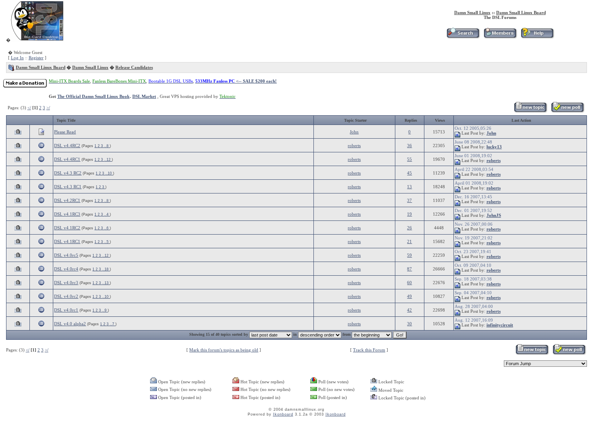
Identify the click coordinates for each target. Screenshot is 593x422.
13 (409, 186)
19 (409, 214)
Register (36, 57)
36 (409, 145)
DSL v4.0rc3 (66, 282)
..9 (105, 310)
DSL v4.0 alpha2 (70, 323)
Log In (17, 57)
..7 (112, 324)
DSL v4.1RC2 (67, 227)
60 (409, 282)
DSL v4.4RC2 (67, 145)
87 (409, 268)
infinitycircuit (500, 324)
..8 (107, 146)
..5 (107, 242)
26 (409, 227)
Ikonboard (283, 414)
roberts (354, 145)
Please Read (65, 131)
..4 (107, 214)
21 (409, 241)
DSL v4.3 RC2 (67, 172)
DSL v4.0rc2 (66, 296)
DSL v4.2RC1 (67, 200)
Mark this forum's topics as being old (223, 349)
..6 (107, 228)
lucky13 (494, 146)
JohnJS (494, 215)
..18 (106, 269)
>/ (48, 107)
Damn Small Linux (472, 12)
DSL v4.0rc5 (66, 255)
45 (409, 172)
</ (29, 107)
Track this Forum (369, 349)
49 (409, 296)
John (354, 131)
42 (409, 310)
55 (409, 159)
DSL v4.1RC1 (67, 241)
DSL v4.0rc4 (66, 268)
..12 (108, 160)
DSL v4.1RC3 (67, 214)
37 (409, 200)
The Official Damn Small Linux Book (93, 96)
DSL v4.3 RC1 (67, 186)
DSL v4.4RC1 (67, 159)
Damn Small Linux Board (521, 12)
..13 (106, 283)
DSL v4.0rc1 (66, 310)
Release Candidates (134, 67)
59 (409, 255)
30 (409, 323)
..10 (109, 173)
